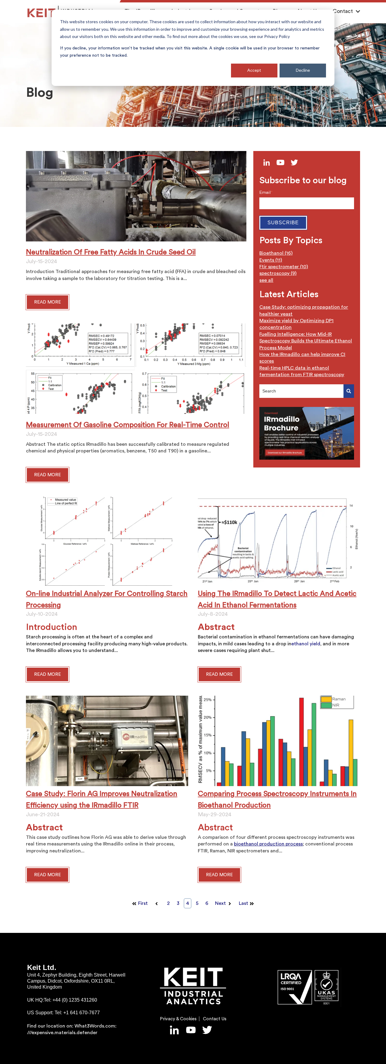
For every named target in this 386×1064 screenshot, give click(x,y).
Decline (303, 70)
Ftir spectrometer (283, 266)
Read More (47, 302)
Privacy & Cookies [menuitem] (178, 1019)
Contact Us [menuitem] (214, 1019)
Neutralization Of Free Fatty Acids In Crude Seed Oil (111, 252)
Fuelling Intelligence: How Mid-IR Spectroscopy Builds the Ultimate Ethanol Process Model (305, 341)
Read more (47, 674)
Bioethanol (276, 253)
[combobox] (301, 391)
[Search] (348, 391)
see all (266, 280)
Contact (343, 11)
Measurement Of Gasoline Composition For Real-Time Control (127, 425)
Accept (254, 70)
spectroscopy (277, 273)
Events (270, 260)
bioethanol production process (268, 844)
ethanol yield (305, 643)
